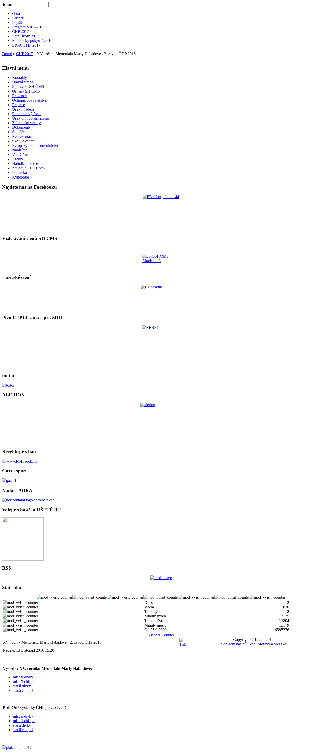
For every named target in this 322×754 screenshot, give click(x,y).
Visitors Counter (161, 635)
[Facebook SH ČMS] (161, 213)
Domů (7, 54)
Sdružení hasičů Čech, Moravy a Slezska (253, 644)
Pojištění (19, 22)
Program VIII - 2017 (28, 27)
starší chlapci (23, 690)
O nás (16, 13)
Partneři (18, 18)
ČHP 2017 (20, 31)
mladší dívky (23, 677)
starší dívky (22, 686)
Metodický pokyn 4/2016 (32, 40)
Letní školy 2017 (25, 36)
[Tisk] (182, 644)
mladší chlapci (24, 681)
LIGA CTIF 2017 (26, 45)
